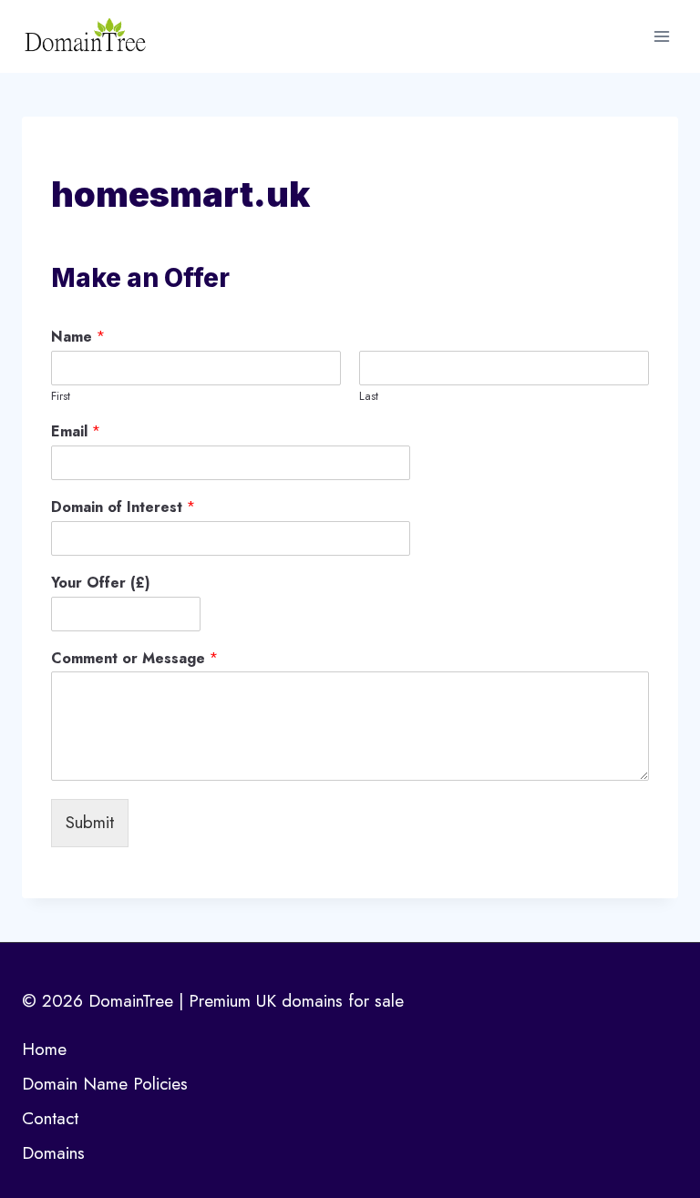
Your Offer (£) (100, 583)
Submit (90, 822)
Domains (53, 1153)
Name (78, 337)
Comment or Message (134, 659)
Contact (50, 1118)
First (60, 396)
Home (44, 1049)
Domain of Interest (123, 507)
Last (368, 396)
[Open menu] (661, 36)
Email (75, 432)
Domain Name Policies (105, 1083)
